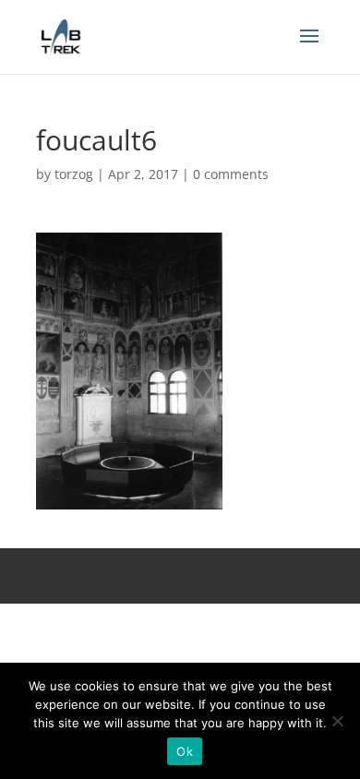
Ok (184, 751)
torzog (73, 174)
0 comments (231, 174)
